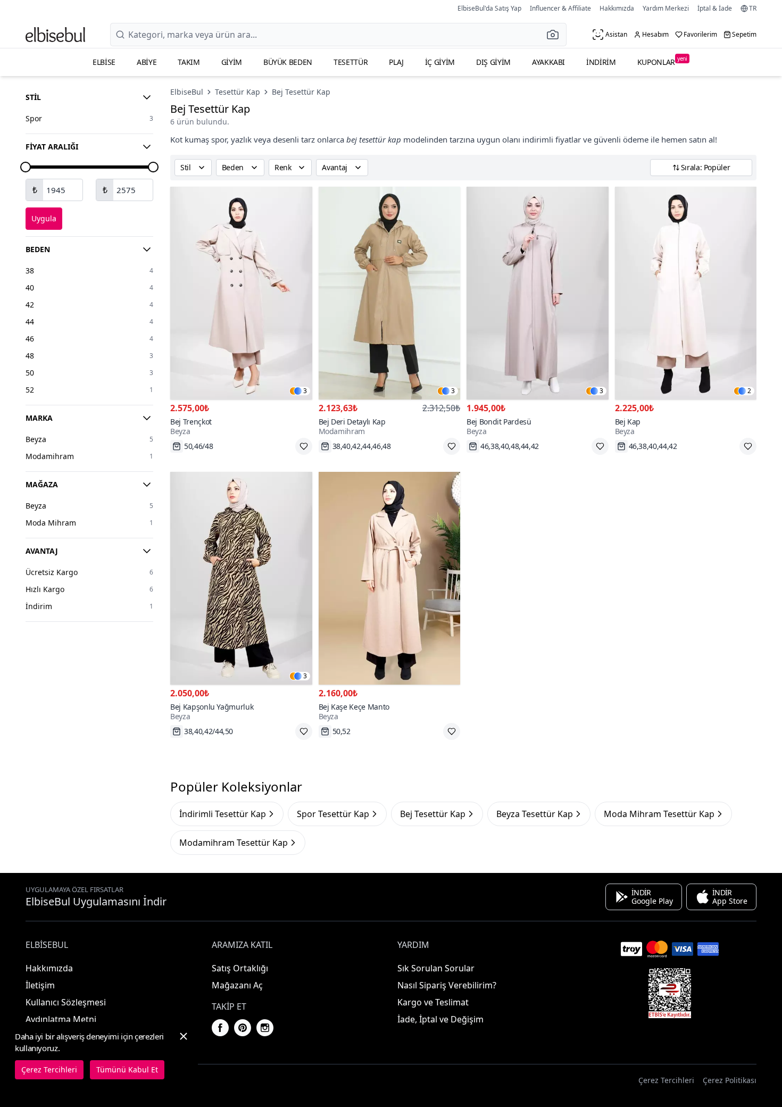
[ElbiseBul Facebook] (220, 1027)
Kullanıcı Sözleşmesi (66, 1002)
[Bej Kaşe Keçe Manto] (390, 578)
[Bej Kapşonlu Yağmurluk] (241, 578)
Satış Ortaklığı (240, 968)
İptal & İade (714, 8)
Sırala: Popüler (705, 167)
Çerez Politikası (729, 1080)
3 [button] (305, 391)
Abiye (146, 62)
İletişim (40, 985)
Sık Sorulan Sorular (436, 968)
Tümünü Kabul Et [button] (127, 1069)
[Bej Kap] (686, 293)
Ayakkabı (548, 62)
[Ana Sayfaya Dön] (55, 34)
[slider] (25, 167)
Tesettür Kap (237, 92)
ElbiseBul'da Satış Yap (489, 8)
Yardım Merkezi (666, 8)
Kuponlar (662, 61)
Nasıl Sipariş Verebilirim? (446, 985)
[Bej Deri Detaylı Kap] (390, 293)
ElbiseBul (186, 92)
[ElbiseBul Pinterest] (242, 1027)
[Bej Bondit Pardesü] (538, 293)
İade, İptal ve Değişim (440, 1019)
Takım (188, 62)
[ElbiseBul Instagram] (264, 1027)
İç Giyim (440, 62)
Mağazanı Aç (237, 985)
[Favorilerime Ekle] (303, 446)
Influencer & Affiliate (560, 8)
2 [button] (749, 391)
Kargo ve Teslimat (433, 1002)
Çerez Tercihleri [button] (666, 1080)
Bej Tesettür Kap (301, 92)
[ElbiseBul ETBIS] (669, 993)
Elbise (104, 62)
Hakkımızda (617, 8)
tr (752, 8)
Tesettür (351, 62)
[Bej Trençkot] (241, 293)
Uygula (43, 218)
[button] (555, 34)
